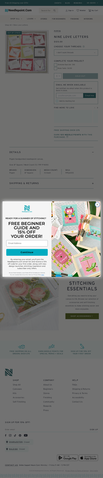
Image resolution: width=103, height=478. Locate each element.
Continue (27, 252)
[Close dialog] (97, 204)
